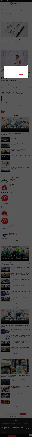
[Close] (27, 65)
